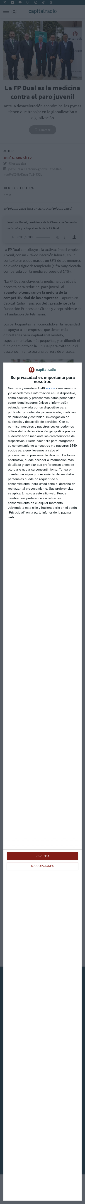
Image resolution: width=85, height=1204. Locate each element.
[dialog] (42, 782)
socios (50, 388)
